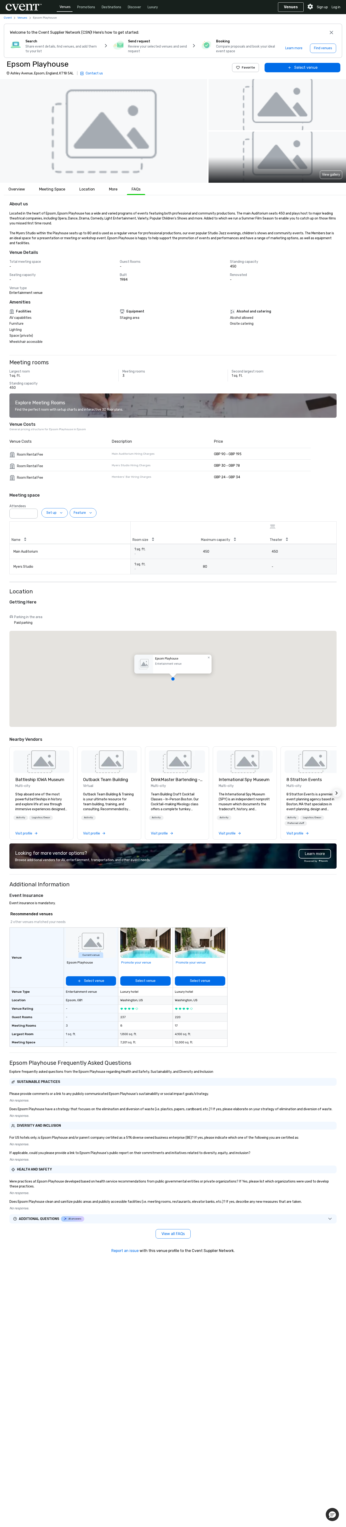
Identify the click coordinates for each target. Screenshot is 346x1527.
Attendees (17, 506)
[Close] (331, 32)
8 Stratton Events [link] (304, 779)
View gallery (331, 175)
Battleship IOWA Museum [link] (39, 779)
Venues (65, 7)
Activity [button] (20, 817)
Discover (134, 7)
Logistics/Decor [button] (41, 817)
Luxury (153, 7)
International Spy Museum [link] (244, 779)
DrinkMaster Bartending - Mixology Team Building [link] (177, 779)
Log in (336, 7)
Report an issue (125, 1250)
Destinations (111, 7)
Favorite (248, 67)
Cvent (8, 17)
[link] (41, 761)
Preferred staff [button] (295, 823)
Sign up (322, 7)
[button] (103, 131)
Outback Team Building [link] (105, 779)
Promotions (86, 7)
